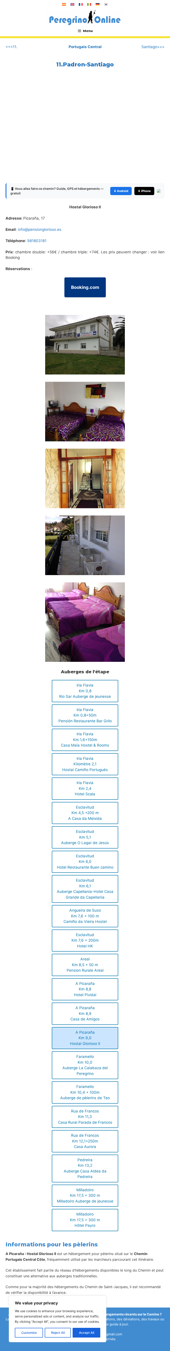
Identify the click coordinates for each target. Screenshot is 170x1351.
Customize (29, 1332)
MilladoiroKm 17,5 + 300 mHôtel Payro (85, 1220)
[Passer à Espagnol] (64, 4)
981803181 (36, 241)
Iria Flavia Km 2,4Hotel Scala (85, 788)
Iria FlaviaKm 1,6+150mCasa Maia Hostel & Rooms (85, 739)
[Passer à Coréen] (106, 4)
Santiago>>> (152, 47)
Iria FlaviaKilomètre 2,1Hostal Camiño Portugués (85, 764)
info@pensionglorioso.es (39, 229)
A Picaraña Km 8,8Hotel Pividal (85, 989)
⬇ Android (121, 191)
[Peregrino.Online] (85, 17)
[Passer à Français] (81, 4)
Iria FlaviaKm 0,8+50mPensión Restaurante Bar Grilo (85, 715)
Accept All (86, 1332)
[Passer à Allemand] (97, 4)
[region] (57, 1319)
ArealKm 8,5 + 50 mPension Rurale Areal (85, 965)
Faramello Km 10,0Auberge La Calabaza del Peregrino (85, 1065)
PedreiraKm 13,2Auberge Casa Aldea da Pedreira (85, 1168)
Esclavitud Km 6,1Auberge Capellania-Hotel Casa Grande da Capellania (85, 888)
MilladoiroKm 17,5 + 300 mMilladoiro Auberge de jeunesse (85, 1195)
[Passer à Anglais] (72, 4)
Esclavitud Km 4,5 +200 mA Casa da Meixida (85, 813)
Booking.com (85, 287)
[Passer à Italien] (89, 4)
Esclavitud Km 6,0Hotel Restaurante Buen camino (85, 861)
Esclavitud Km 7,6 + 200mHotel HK (85, 940)
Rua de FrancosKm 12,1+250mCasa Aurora (85, 1141)
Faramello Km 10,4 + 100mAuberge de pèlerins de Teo (85, 1092)
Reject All (58, 1332)
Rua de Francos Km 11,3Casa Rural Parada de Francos (85, 1117)
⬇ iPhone (144, 191)
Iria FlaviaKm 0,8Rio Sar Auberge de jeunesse (85, 691)
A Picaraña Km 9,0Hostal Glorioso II (85, 1038)
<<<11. (11, 47)
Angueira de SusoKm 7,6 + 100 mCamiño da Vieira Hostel (85, 916)
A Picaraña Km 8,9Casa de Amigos (85, 1013)
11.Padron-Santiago (85, 64)
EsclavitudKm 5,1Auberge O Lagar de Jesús (85, 837)
